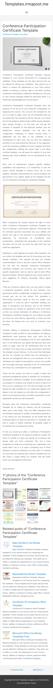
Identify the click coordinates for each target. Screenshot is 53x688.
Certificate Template (11, 34)
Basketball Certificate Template (29, 574)
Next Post (38, 670)
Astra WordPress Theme (26, 683)
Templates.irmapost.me (26, 4)
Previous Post (16, 670)
